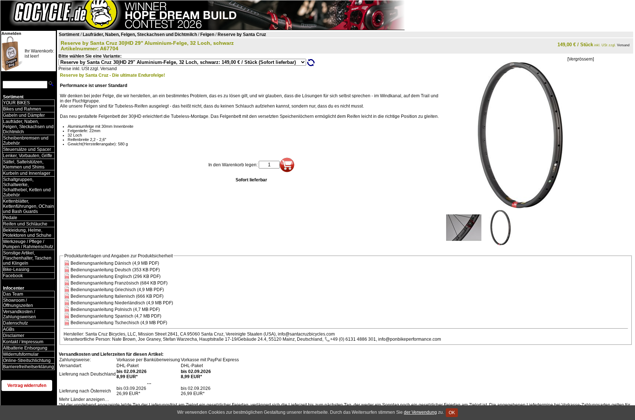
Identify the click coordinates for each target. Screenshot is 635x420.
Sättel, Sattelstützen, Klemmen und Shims (23, 164)
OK (452, 412)
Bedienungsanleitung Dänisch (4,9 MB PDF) (115, 263)
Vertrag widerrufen (26, 385)
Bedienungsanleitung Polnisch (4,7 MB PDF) (115, 309)
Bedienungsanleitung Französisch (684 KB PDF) (119, 283)
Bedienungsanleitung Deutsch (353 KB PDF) (115, 269)
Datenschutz (15, 323)
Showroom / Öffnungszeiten (18, 303)
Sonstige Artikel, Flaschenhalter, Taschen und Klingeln (27, 258)
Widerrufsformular (21, 354)
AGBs (8, 329)
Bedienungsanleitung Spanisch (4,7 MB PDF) (116, 316)
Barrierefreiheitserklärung (28, 366)
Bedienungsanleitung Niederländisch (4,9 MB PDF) (122, 302)
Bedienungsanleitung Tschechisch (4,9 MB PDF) (119, 322)
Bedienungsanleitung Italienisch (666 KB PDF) (117, 296)
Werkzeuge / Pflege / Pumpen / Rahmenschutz (28, 244)
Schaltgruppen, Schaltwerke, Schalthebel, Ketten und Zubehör (27, 187)
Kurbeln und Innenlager (26, 173)
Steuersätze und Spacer (27, 149)
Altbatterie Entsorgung (25, 348)
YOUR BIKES (16, 102)
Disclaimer (13, 335)
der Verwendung (420, 412)
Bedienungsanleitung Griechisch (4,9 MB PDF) (117, 289)
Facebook (13, 275)
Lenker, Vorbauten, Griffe (27, 155)
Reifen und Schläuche (25, 224)
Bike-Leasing (16, 269)
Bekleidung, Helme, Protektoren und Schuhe (27, 233)
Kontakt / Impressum (23, 341)
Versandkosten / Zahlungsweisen (19, 314)
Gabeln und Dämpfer (24, 115)
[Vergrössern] (580, 59)
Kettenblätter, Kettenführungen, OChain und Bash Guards (28, 206)
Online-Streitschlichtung (27, 360)
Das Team (13, 294)
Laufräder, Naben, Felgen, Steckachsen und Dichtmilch (28, 126)
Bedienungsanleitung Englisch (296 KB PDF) (116, 276)
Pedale (10, 217)
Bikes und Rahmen (22, 109)
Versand (623, 45)
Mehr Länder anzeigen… (84, 399)
